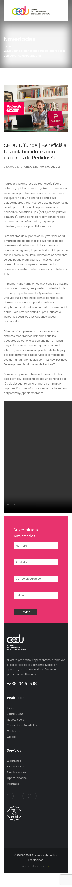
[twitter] (18, 796)
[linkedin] (25, 796)
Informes (13, 784)
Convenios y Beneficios (22, 725)
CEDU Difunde (34, 166)
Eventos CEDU (16, 767)
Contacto (13, 731)
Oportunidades (17, 778)
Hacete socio (15, 720)
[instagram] (33, 796)
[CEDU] (30, 10)
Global (11, 737)
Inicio (7, 46)
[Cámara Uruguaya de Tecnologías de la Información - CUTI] (14, 813)
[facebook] (10, 796)
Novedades (53, 166)
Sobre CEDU (15, 714)
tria (48, 866)
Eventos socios (16, 772)
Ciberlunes (14, 761)
